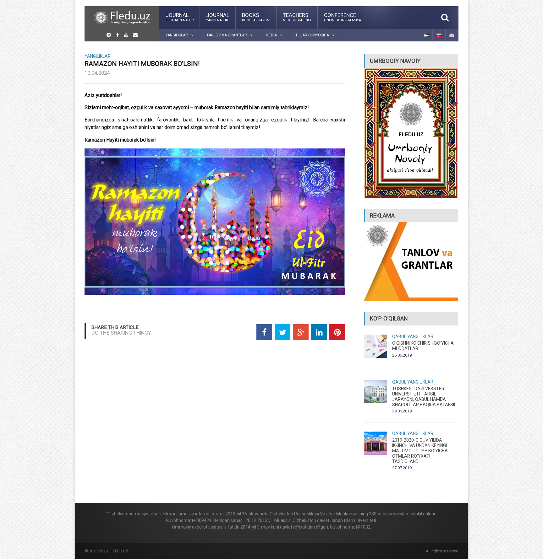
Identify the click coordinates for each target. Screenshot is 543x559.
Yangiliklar (98, 56)
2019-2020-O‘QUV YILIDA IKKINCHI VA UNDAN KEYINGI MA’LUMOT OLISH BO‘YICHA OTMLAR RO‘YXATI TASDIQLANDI (420, 451)
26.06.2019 (402, 355)
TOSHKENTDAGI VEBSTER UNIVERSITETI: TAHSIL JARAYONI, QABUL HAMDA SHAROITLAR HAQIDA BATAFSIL (424, 396)
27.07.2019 (402, 467)
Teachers (297, 17)
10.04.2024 (97, 73)
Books (256, 17)
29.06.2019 (402, 411)
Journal (180, 17)
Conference (342, 17)
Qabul (399, 336)
